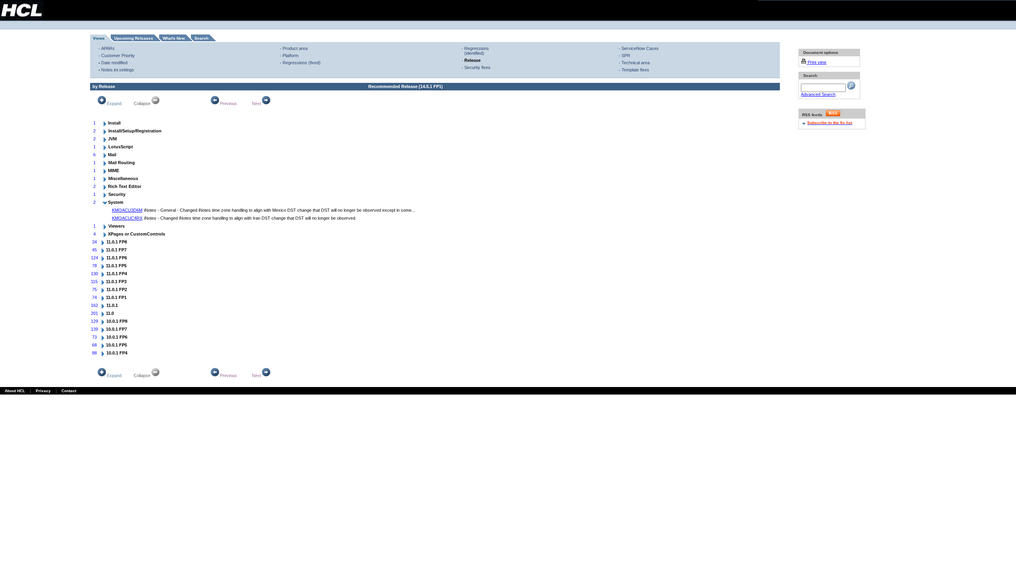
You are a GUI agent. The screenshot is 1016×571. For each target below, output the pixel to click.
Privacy (43, 391)
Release (472, 60)
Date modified (114, 62)
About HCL (15, 391)
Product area (295, 48)
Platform (290, 55)
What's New (174, 38)
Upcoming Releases (133, 38)
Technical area (636, 62)
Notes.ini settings (117, 69)
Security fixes (477, 67)
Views (99, 38)
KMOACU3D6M (127, 210)
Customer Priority (118, 55)
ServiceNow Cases (640, 48)
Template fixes (635, 69)
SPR (626, 55)
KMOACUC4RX (127, 218)
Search (201, 38)
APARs (108, 48)
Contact (69, 391)
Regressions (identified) (476, 51)
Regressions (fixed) (302, 62)
